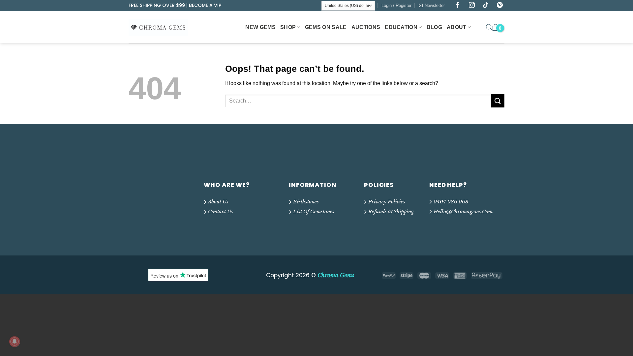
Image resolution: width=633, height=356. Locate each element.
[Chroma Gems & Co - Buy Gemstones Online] (162, 27)
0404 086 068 (451, 201)
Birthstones (306, 201)
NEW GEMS (260, 27)
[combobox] (358, 101)
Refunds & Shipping (391, 211)
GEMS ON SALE (326, 27)
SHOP (288, 27)
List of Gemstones (313, 211)
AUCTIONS (365, 27)
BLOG (434, 27)
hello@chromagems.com (463, 211)
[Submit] (497, 100)
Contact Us (220, 211)
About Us (218, 201)
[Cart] (495, 27)
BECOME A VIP (205, 5)
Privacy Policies (386, 201)
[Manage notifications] (14, 341)
